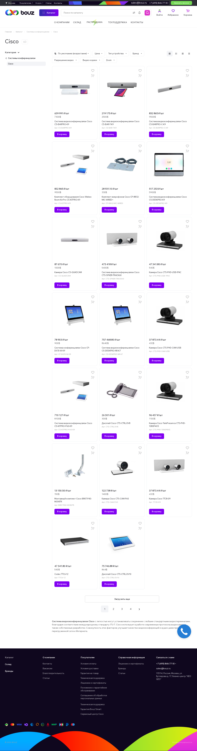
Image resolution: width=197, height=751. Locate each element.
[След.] (139, 609)
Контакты (47, 663)
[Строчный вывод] (183, 53)
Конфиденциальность (182, 742)
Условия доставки (90, 668)
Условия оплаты (88, 663)
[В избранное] (92, 70)
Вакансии (47, 668)
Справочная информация (131, 657)
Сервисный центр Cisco (92, 714)
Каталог (9, 657)
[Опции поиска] (133, 12)
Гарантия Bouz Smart (91, 709)
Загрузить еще (122, 599)
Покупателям (87, 657)
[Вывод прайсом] (189, 53)
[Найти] (147, 12)
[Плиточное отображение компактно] (176, 53)
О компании (49, 657)
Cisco (10, 63)
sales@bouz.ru (139, 2)
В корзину (62, 134)
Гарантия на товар (90, 673)
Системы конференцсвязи (21, 58)
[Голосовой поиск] (140, 12)
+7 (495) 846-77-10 (158, 3)
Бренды (9, 671)
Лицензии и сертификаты (93, 683)
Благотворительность (53, 673)
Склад (8, 664)
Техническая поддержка (93, 678)
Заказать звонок (181, 3)
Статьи (46, 678)
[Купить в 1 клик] (92, 75)
